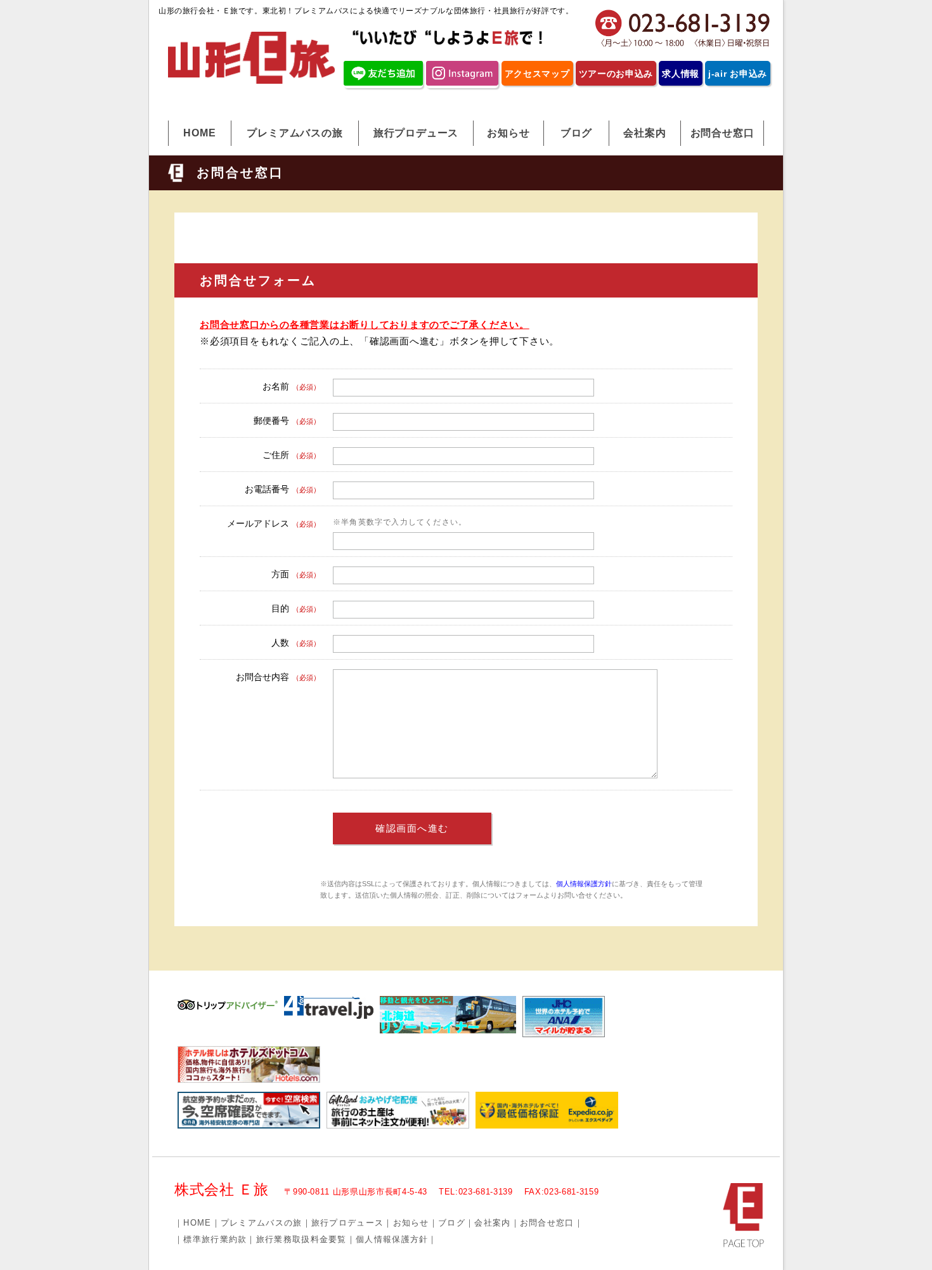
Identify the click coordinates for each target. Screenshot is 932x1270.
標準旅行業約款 (215, 1239)
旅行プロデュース (415, 133)
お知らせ (508, 133)
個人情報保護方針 (584, 883)
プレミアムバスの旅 (294, 133)
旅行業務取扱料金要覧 (301, 1239)
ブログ (576, 133)
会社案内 (644, 133)
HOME (199, 133)
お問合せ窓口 (722, 133)
